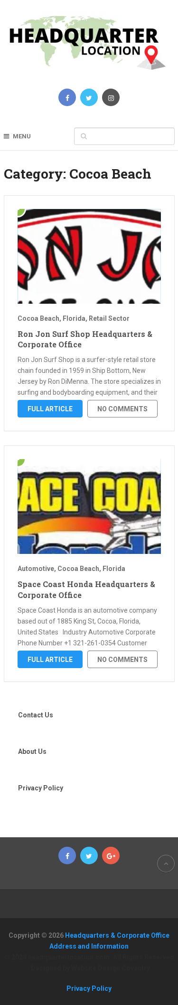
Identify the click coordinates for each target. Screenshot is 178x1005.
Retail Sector (109, 318)
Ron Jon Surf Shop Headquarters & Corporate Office (85, 339)
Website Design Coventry (110, 968)
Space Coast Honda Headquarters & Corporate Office (86, 589)
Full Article (50, 409)
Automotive (36, 568)
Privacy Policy (40, 788)
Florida (74, 318)
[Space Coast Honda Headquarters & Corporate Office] (89, 506)
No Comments (122, 409)
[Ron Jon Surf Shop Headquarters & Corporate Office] (89, 256)
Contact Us (35, 715)
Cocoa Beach (38, 318)
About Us (32, 751)
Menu (22, 136)
